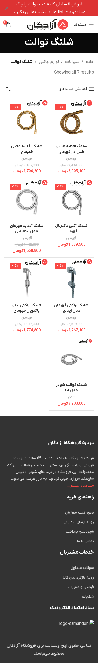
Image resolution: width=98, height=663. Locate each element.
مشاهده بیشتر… (80, 485)
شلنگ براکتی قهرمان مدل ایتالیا (71, 308)
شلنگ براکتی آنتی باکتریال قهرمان (26, 308)
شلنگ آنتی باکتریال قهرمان (71, 228)
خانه (90, 62)
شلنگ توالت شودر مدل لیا (71, 387)
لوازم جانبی (49, 62)
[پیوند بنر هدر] (57, 8)
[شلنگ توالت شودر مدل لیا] (72, 359)
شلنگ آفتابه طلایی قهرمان (26, 149)
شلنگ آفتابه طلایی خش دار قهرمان (71, 149)
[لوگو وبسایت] (47, 24)
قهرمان (71, 158)
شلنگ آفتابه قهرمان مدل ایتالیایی (27, 228)
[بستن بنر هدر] (7, 8)
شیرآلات (72, 62)
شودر (71, 397)
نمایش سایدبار (73, 88)
